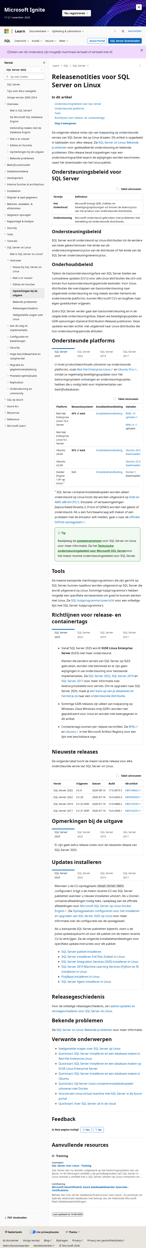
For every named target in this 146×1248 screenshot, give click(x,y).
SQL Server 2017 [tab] (129, 354)
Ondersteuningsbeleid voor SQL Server (78, 104)
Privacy (76, 1240)
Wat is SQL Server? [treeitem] (21, 110)
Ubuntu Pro (126, 369)
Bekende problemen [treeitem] (25, 302)
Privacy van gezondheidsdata (104, 1240)
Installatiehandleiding (109, 413)
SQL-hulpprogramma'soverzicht (92, 600)
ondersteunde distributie (108, 696)
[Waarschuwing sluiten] (139, 7)
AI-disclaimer (11, 1240)
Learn (56, 65)
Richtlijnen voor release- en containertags (80, 117)
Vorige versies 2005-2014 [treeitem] (22, 97)
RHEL (132, 727)
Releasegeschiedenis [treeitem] (25, 308)
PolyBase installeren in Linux (80, 977)
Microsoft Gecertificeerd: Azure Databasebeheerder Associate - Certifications (90, 1189)
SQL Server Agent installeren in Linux (86, 982)
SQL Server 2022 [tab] (83, 354)
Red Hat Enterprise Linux (93, 369)
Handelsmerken (42, 1245)
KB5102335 (132, 804)
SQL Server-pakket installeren (81, 952)
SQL (66, 65)
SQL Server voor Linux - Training (71, 1165)
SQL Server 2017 (72, 681)
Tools (58, 113)
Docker (130, 472)
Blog (46, 1240)
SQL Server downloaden (125, 40)
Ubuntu (71, 732)
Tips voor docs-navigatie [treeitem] (21, 91)
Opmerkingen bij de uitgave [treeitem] (25, 293)
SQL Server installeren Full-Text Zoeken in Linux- (93, 957)
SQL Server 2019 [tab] (106, 354)
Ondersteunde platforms (69, 108)
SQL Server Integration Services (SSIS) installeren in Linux (99, 962)
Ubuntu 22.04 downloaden (134, 463)
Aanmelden (135, 31)
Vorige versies (31, 1240)
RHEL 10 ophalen (130, 415)
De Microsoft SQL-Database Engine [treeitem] (26, 119)
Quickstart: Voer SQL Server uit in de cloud (87, 1104)
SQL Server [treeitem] (13, 84)
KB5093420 (132, 797)
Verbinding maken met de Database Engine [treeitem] (25, 130)
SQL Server (79, 65)
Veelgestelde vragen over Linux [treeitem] (28, 317)
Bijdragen (62, 1240)
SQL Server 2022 (99, 676)
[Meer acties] (140, 66)
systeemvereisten (89, 541)
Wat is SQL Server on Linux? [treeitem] (26, 254)
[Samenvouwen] (44, 63)
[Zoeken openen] (123, 31)
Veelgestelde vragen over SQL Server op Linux (89, 1049)
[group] (97, 445)
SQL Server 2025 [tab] (60, 354)
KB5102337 (132, 810)
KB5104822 (132, 790)
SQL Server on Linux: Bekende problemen (84, 1030)
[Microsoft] (6, 31)
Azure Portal (97, 40)
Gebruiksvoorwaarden (16, 1245)
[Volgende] (115, 31)
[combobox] (24, 69)
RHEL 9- (130, 424)
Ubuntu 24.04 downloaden (134, 452)
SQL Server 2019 (123, 676)
